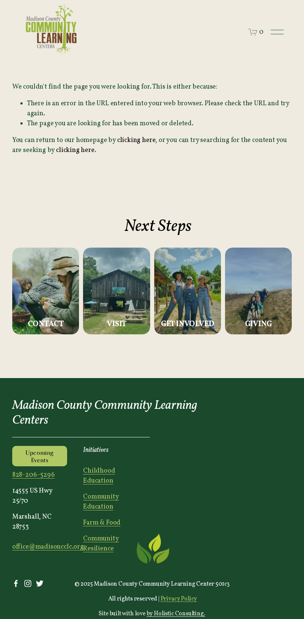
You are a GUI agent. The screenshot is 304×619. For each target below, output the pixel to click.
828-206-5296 (33, 475)
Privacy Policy (179, 599)
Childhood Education (99, 476)
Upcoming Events (40, 456)
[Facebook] (16, 583)
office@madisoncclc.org (48, 547)
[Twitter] (39, 583)
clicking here (136, 140)
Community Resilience (101, 543)
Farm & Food (101, 522)
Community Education (101, 502)
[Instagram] (28, 583)
